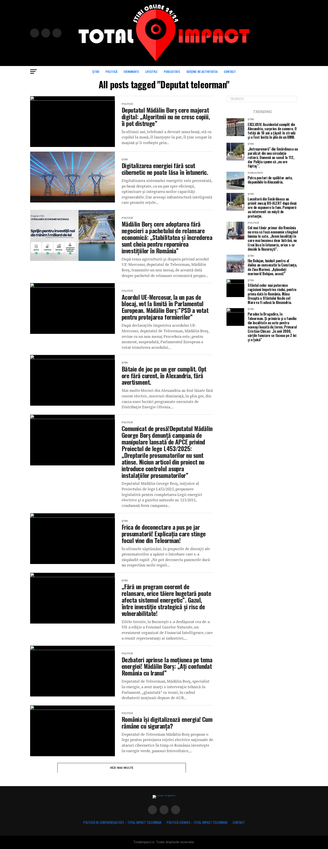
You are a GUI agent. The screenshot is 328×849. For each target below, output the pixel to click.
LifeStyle (151, 71)
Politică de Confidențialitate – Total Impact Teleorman (122, 822)
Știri (95, 71)
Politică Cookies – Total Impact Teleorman (197, 822)
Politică (111, 71)
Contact (230, 71)
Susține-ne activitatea (202, 71)
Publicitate (172, 71)
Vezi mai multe (121, 767)
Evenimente (131, 71)
